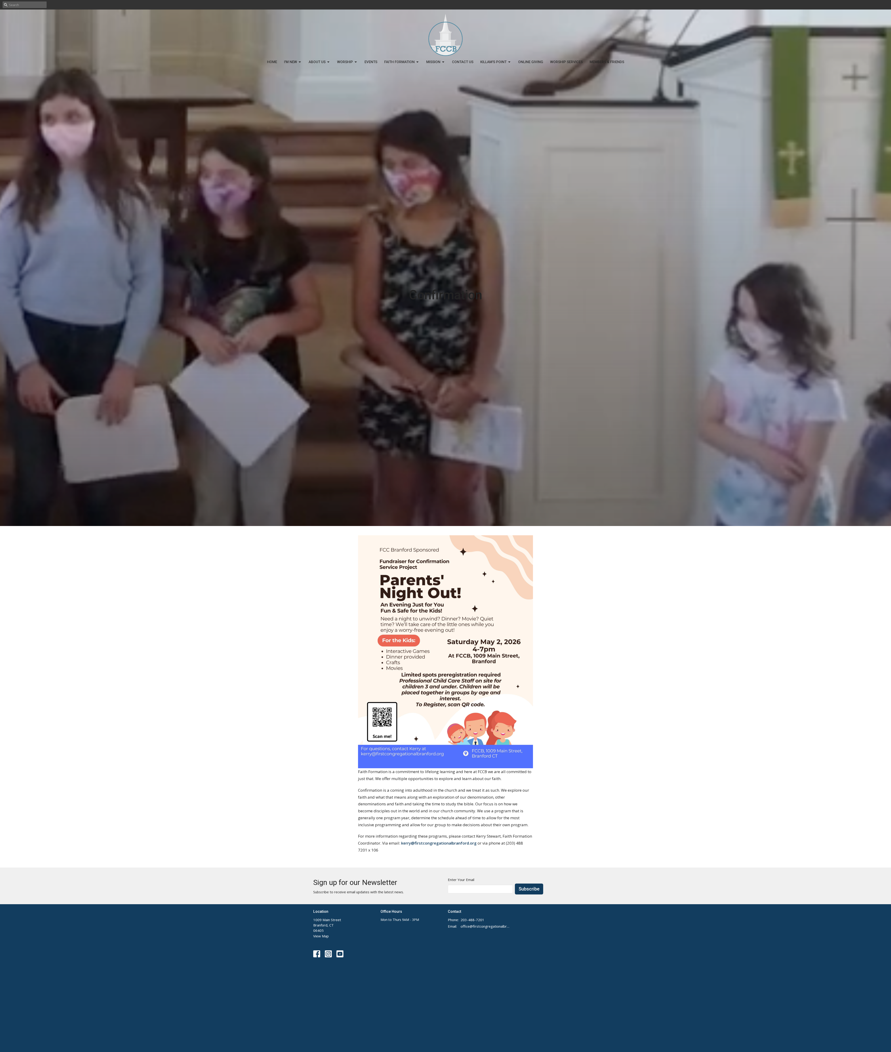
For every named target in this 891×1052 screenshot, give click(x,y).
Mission (433, 62)
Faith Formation (399, 62)
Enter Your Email (461, 879)
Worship (345, 62)
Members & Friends (607, 62)
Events (371, 62)
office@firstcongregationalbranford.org (485, 926)
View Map (321, 936)
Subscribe (529, 889)
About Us (317, 62)
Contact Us (462, 62)
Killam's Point (493, 62)
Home (272, 62)
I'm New (290, 62)
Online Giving (530, 62)
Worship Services (566, 62)
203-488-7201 (472, 919)
